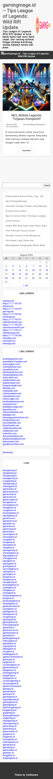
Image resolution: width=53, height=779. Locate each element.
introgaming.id (10, 582)
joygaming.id (9, 675)
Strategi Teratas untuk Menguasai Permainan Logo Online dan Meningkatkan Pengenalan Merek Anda (25, 240)
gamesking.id (9, 728)
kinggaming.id (9, 710)
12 (20, 270)
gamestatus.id (10, 750)
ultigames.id (9, 736)
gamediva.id (9, 526)
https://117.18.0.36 (12, 303)
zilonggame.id (10, 558)
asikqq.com (8, 300)
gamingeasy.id (10, 696)
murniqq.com (9, 340)
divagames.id (9, 507)
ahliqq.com (8, 306)
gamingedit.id (9, 619)
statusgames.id (10, 742)
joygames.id (9, 662)
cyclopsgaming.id (11, 680)
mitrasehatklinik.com (13, 412)
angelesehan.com (11, 383)
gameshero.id (9, 489)
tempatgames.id (11, 585)
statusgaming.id (11, 723)
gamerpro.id (9, 694)
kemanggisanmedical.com (15, 417)
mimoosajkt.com (11, 398)
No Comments (12, 126)
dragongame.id (10, 758)
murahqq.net (9, 316)
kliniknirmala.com (11, 420)
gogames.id (8, 734)
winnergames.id (10, 553)
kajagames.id (9, 670)
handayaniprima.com (13, 372)
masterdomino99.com (13, 327)
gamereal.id (8, 627)
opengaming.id (10, 550)
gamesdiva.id (9, 497)
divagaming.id (9, 473)
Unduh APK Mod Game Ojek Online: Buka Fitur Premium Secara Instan (26, 228)
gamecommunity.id (12, 686)
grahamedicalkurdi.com (14, 438)
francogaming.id (11, 625)
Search (47, 185)
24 (6, 278)
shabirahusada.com (12, 428)
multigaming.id (10, 720)
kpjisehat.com (9, 409)
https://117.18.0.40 (12, 335)
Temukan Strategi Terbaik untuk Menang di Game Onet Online (26, 208)
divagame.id (9, 542)
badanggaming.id (11, 638)
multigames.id (10, 739)
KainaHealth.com (11, 425)
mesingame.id (10, 537)
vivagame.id (9, 539)
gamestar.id (8, 531)
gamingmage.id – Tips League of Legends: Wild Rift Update (19, 16)
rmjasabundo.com (11, 396)
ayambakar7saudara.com (15, 361)
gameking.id (9, 747)
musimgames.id (11, 513)
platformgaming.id (12, 707)
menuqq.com (9, 343)
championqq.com (11, 332)
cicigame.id (8, 651)
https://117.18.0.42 (12, 314)
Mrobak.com (9, 388)
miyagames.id (10, 609)
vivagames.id (9, 510)
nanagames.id (9, 678)
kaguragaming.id (11, 699)
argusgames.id (10, 555)
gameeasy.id (9, 744)
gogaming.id (9, 712)
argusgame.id (9, 563)
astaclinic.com (10, 433)
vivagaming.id (9, 481)
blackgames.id (10, 614)
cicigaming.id (9, 617)
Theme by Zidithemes (26, 775)
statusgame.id (10, 486)
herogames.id (9, 502)
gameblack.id (9, 643)
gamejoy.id (8, 688)
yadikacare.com (10, 430)
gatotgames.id (10, 611)
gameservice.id (10, 630)
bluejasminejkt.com (12, 385)
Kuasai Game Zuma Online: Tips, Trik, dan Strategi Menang (25, 198)
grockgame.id (9, 566)
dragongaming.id (11, 715)
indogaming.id (10, 475)
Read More (26, 151)
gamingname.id (10, 702)
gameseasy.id (10, 726)
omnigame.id (9, 593)
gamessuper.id (10, 499)
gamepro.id (8, 752)
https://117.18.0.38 (12, 324)
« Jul (25, 285)
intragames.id (9, 579)
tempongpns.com (11, 364)
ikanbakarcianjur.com (13, 406)
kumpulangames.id (12, 595)
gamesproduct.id (11, 606)
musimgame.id (10, 534)
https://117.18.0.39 (12, 308)
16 (47, 270)
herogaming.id (10, 470)
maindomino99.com (12, 322)
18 (13, 274)
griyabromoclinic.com (13, 444)
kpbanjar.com (9, 414)
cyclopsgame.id (10, 683)
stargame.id (8, 547)
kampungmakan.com (13, 375)
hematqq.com (9, 338)
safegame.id (9, 571)
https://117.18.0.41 (12, 319)
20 (26, 274)
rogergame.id (9, 646)
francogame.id (10, 640)
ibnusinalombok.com (13, 436)
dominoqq (8, 452)
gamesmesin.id (10, 491)
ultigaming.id (9, 718)
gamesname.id (10, 731)
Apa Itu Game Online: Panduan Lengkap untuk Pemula (26, 218)
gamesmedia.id (10, 667)
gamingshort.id (10, 622)
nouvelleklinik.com (12, 422)
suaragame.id (9, 587)
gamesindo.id (9, 494)
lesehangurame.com (13, 359)
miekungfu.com (10, 391)
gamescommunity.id (12, 656)
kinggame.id (9, 755)
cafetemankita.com (12, 393)
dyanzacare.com (11, 441)
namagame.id (9, 545)
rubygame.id (9, 561)
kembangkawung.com (13, 401)
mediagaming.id (10, 672)
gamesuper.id (9, 529)
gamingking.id (9, 704)
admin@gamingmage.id (35, 124)
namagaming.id (10, 478)
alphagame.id (9, 648)
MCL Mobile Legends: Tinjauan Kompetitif (26, 117)
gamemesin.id (10, 521)
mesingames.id (10, 505)
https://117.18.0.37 (12, 330)
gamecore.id (9, 518)
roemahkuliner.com (12, 367)
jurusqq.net (8, 311)
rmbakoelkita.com (11, 380)
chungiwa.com (10, 404)
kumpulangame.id (11, 601)
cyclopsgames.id (11, 664)
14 (33, 270)
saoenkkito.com (10, 369)
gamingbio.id (9, 574)
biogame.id (8, 598)
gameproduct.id (10, 633)
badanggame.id (10, 654)
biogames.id (9, 577)
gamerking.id (9, 691)
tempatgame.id (10, 603)
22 (40, 274)
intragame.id (9, 590)
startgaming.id (10, 483)
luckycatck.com (10, 377)
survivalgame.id (10, 569)
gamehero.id (9, 523)
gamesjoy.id (9, 659)
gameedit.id (8, 635)
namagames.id (10, 515)
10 (6, 270)
